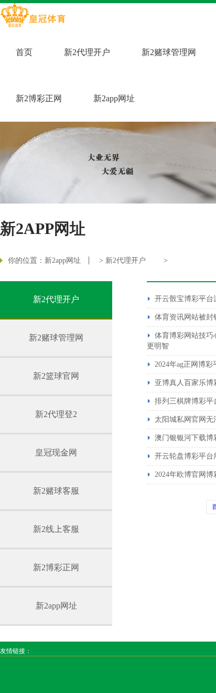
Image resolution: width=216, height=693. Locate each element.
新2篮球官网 (56, 375)
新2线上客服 (56, 529)
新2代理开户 (87, 52)
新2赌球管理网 (169, 52)
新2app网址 (114, 98)
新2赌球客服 (56, 490)
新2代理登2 (56, 414)
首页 (24, 52)
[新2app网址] (33, 16)
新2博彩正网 (39, 98)
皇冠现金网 (56, 452)
